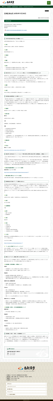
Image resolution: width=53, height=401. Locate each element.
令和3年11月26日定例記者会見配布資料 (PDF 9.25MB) (16, 30)
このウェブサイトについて (11, 386)
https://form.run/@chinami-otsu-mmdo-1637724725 (14, 150)
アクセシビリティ (10, 391)
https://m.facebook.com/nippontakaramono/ (13, 243)
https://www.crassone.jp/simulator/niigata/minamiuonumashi (16, 172)
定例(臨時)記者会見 (15, 6)
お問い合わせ (9, 383)
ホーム (5, 6)
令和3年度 (20, 6)
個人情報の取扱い (10, 389)
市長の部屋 (9, 6)
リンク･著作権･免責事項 (11, 394)
